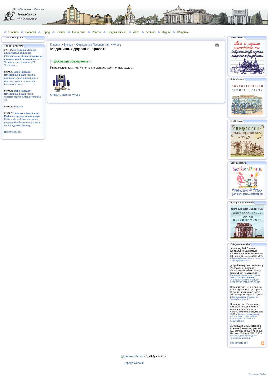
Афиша (150, 32)
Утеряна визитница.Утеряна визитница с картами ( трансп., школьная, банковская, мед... (21, 78)
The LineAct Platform (258, 374)
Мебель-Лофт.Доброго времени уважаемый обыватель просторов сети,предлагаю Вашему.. (22, 119)
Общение (183, 32)
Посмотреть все (13, 132)
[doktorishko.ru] (247, 114)
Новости (30, 32)
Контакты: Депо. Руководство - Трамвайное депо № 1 (245, 298)
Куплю (117, 44)
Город (46, 32)
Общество (78, 32)
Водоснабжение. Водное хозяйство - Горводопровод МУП (247, 259)
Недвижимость (117, 32)
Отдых (166, 32)
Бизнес (61, 32)
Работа (96, 32)
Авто (136, 32)
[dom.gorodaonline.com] (247, 238)
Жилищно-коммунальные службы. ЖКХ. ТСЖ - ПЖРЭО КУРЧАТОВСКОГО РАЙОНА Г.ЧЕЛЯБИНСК (245, 317)
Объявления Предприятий (92, 44)
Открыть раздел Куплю (65, 94)
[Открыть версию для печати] (217, 44)
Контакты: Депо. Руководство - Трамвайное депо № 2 (244, 336)
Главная (13, 32)
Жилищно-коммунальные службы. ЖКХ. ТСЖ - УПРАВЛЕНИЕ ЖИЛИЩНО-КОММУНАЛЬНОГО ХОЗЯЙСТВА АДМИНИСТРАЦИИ (245, 278)
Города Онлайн (134, 363)
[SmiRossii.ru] (247, 156)
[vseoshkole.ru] (247, 72)
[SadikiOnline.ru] (247, 196)
